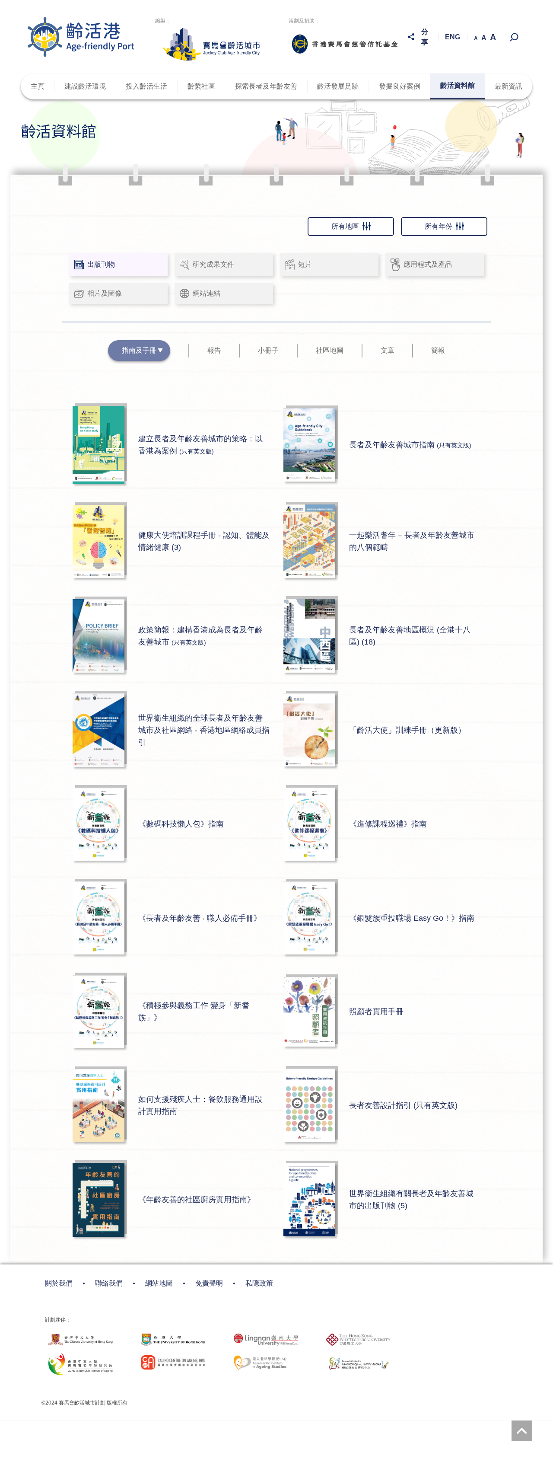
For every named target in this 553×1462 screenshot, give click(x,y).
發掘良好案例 (399, 86)
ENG (452, 37)
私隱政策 (259, 1283)
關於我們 (59, 1283)
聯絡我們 (109, 1283)
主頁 (37, 86)
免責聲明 (209, 1283)
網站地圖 (159, 1283)
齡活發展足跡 (338, 86)
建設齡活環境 (85, 86)
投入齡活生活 (146, 86)
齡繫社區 (201, 86)
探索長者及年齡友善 (266, 86)
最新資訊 (508, 86)
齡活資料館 (457, 85)
